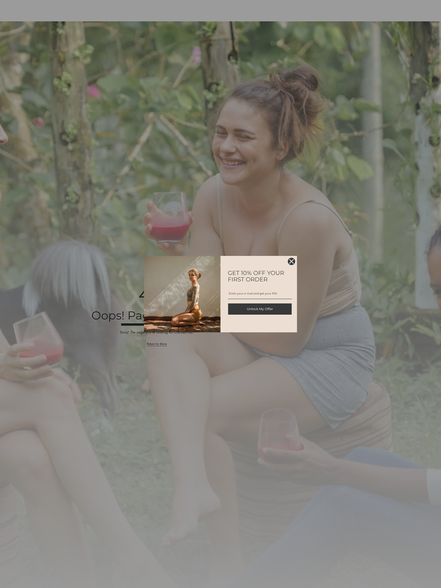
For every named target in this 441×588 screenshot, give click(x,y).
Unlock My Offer (260, 309)
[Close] (291, 261)
